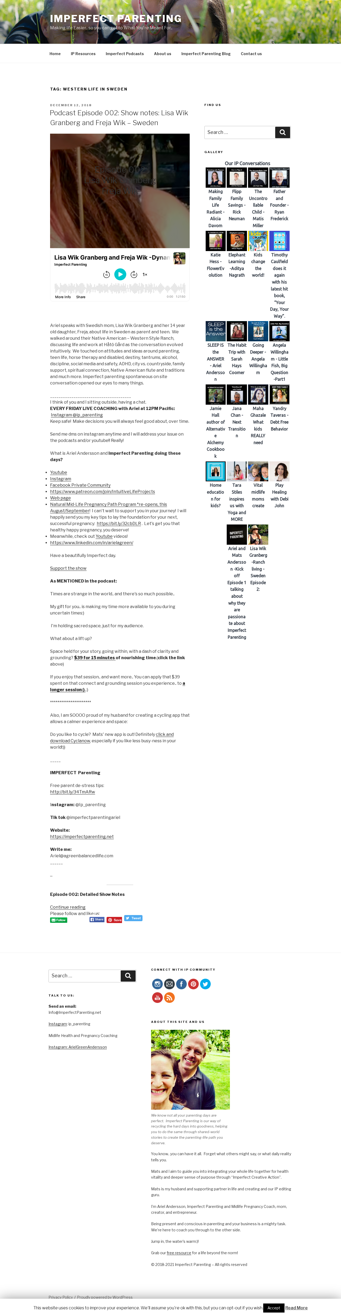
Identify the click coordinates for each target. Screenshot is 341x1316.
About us (162, 53)
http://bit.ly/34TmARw (72, 791)
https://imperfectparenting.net (82, 836)
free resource (179, 1253)
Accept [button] (273, 1308)
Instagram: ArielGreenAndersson (77, 1047)
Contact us (251, 53)
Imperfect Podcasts (125, 53)
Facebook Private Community (80, 485)
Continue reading (68, 907)
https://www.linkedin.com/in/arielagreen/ (91, 542)
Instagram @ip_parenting (77, 414)
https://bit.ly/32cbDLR (119, 523)
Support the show (68, 568)
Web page (60, 498)
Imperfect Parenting (116, 18)
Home (55, 53)
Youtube (58, 472)
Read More (296, 1307)
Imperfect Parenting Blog (206, 53)
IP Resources (83, 53)
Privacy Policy (60, 1297)
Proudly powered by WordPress (105, 1297)
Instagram (60, 478)
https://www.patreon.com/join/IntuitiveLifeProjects (102, 491)
